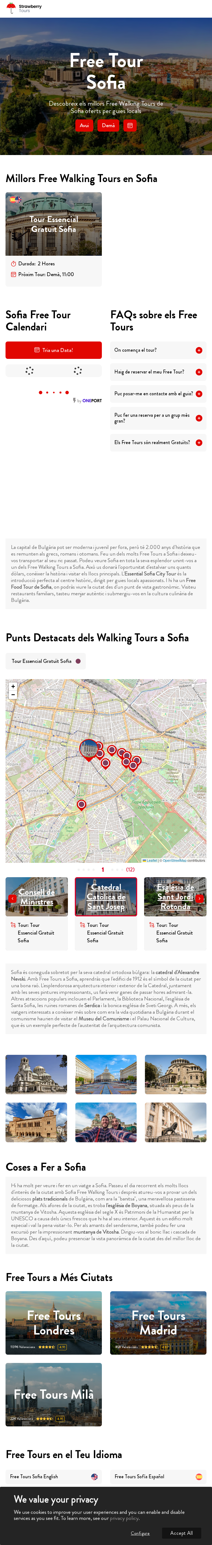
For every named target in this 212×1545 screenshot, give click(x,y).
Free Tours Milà (54, 1394)
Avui (84, 125)
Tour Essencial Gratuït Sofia (53, 224)
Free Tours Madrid (158, 1323)
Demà (108, 125)
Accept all (181, 1533)
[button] (81, 740)
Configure (140, 1533)
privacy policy (124, 1518)
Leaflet (151, 860)
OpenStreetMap (175, 860)
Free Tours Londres (54, 1323)
